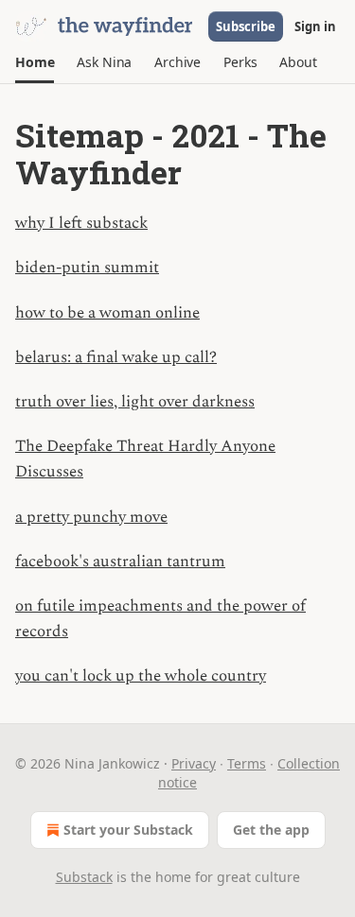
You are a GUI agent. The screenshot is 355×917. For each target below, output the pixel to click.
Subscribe (245, 26)
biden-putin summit (87, 267)
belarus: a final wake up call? (116, 357)
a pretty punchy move (91, 517)
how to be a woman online (107, 313)
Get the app (271, 830)
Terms (246, 763)
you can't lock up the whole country (140, 676)
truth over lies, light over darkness (135, 401)
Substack (84, 877)
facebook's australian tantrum (120, 561)
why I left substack (81, 223)
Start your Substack (128, 830)
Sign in (315, 26)
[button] (34, 62)
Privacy (193, 763)
